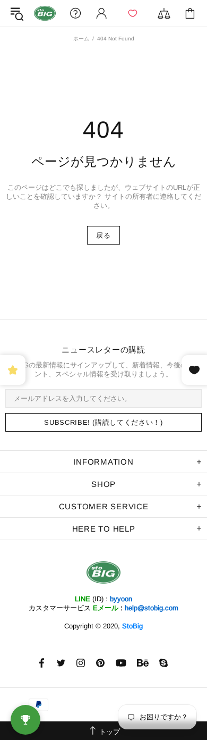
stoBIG (45, 13)
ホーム (81, 38)
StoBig (132, 626)
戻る (103, 235)
